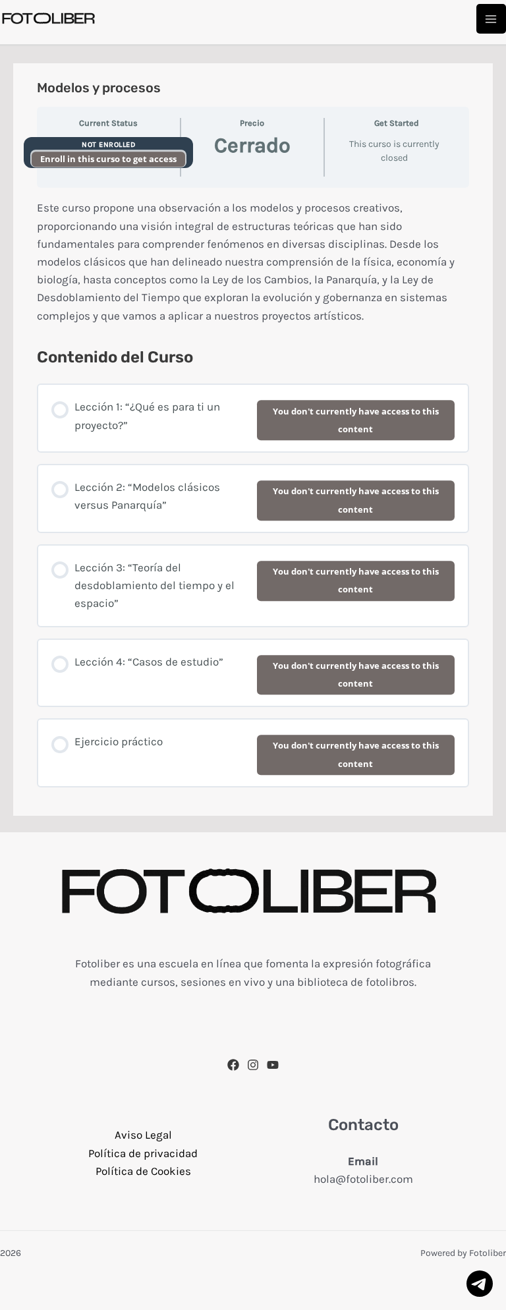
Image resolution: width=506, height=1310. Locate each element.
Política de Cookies (143, 1171)
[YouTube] (273, 1065)
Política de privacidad (143, 1153)
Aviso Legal (143, 1134)
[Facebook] (233, 1065)
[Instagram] (253, 1065)
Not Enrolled (108, 144)
